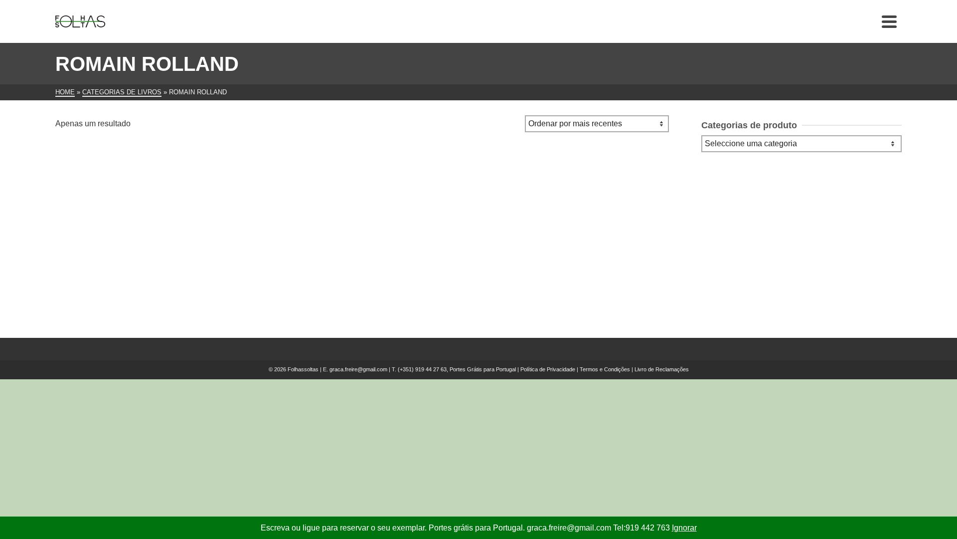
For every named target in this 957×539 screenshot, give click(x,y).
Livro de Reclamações (662, 369)
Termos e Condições (605, 369)
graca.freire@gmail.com (358, 369)
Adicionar (113, 277)
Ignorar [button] (684, 528)
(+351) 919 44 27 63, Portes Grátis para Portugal (457, 369)
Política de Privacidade (547, 369)
